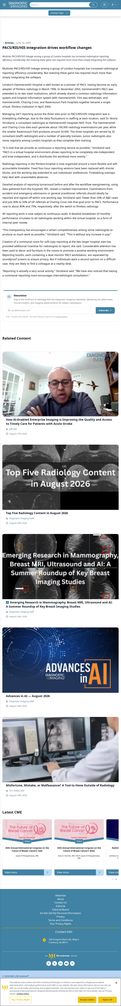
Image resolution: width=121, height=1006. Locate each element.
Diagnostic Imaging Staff (21, 518)
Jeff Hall (13, 429)
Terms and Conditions (60, 920)
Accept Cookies (87, 999)
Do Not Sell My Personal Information (60, 913)
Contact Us (60, 902)
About (60, 899)
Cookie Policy (23, 993)
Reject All (107, 999)
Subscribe (104, 310)
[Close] (116, 983)
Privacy (60, 916)
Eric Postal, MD (16, 790)
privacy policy (61, 316)
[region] (60, 992)
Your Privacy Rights (60, 923)
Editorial (60, 906)
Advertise (60, 895)
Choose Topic (57, 12)
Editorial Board (60, 909)
